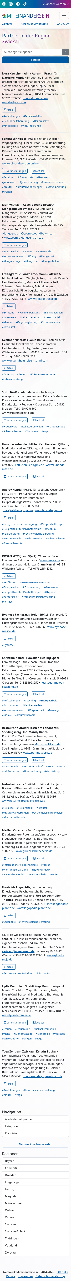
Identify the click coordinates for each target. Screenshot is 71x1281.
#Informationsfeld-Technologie (20, 864)
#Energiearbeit (10, 251)
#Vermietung (52, 771)
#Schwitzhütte (10, 1038)
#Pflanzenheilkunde (13, 817)
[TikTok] (25, 4)
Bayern (9, 1161)
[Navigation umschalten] (64, 15)
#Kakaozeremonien (52, 182)
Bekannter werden (54, 4)
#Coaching (29, 700)
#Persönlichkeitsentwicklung (38, 596)
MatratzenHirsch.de (47, 744)
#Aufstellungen (11, 116)
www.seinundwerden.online (20, 163)
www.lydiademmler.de (16, 1015)
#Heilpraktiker (41, 121)
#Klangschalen (50, 261)
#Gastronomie (10, 766)
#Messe (45, 864)
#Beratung (8, 177)
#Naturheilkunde (31, 125)
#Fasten (21, 374)
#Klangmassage (11, 261)
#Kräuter (7, 186)
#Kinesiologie (10, 125)
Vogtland (11, 1245)
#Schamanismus (50, 322)
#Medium (50, 528)
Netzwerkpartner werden (35, 1144)
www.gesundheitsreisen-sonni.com (25, 360)
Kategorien (12, 1126)
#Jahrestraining (29, 182)
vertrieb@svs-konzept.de (18, 951)
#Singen (27, 1038)
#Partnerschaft (37, 874)
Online (9, 1210)
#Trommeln (31, 431)
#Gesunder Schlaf (32, 766)
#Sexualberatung (56, 186)
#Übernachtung (32, 771)
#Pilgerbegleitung (26, 322)
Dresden (10, 1175)
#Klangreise (31, 261)
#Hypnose (50, 592)
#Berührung (9, 582)
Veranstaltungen (35, 24)
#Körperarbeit (10, 596)
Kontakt (63, 24)
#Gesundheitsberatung (15, 121)
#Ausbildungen (11, 1090)
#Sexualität (8, 327)
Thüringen (12, 1238)
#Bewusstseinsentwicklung (35, 582)
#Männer (7, 322)
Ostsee (9, 1217)
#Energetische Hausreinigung (19, 524)
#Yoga (44, 431)
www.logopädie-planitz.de (34, 908)
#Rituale (7, 715)
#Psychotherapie (11, 538)
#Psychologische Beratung (38, 533)
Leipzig (9, 1189)
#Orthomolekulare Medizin (47, 812)
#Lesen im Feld (52, 317)
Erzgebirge (12, 1182)
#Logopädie (9, 921)
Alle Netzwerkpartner (19, 1119)
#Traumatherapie (12, 543)
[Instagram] (11, 4)
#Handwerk (43, 177)
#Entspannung (31, 587)
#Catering (8, 374)
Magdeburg (13, 1196)
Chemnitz (11, 1168)
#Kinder (6, 1094)
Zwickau (10, 1252)
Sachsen (10, 1224)
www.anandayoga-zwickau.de (42, 1076)
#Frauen (28, 251)
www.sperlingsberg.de (37, 752)
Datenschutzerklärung (50, 1276)
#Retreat (7, 601)
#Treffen (7, 191)
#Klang (32, 256)
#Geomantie (51, 587)
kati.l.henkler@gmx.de (29, 465)
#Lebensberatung (30, 317)
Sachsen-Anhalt (15, 1231)
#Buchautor (43, 973)
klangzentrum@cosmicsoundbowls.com (29, 233)
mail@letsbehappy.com (18, 510)
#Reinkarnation (34, 538)
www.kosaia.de (50, 560)
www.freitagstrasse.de (43, 299)
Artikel (7, 24)
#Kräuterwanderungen (29, 186)
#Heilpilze (8, 807)
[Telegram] (18, 4)
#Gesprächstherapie (52, 524)
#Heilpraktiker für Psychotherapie (21, 528)
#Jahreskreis (9, 182)
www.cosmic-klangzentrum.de (23, 237)
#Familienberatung (29, 312)
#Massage (53, 710)
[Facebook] (4, 4)
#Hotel (50, 766)
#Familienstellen (33, 116)
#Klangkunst (46, 256)
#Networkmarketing (13, 874)
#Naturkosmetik (41, 869)
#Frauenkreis (25, 177)
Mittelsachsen (14, 1203)
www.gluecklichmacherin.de (34, 851)
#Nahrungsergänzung (15, 869)
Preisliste (11, 1133)
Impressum (25, 1276)
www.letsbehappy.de (48, 510)
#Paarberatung (11, 533)
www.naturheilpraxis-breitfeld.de (23, 801)
